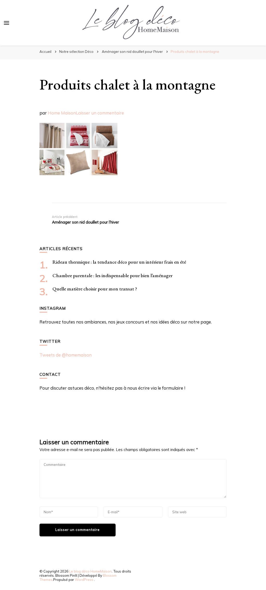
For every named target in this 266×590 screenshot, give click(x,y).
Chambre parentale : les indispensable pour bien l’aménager (112, 275)
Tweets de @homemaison (65, 355)
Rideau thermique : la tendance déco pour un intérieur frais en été (119, 262)
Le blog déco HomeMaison (90, 571)
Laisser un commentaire (100, 113)
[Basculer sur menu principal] (6, 23)
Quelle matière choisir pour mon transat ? (94, 289)
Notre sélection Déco (76, 51)
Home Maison (62, 113)
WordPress (84, 580)
